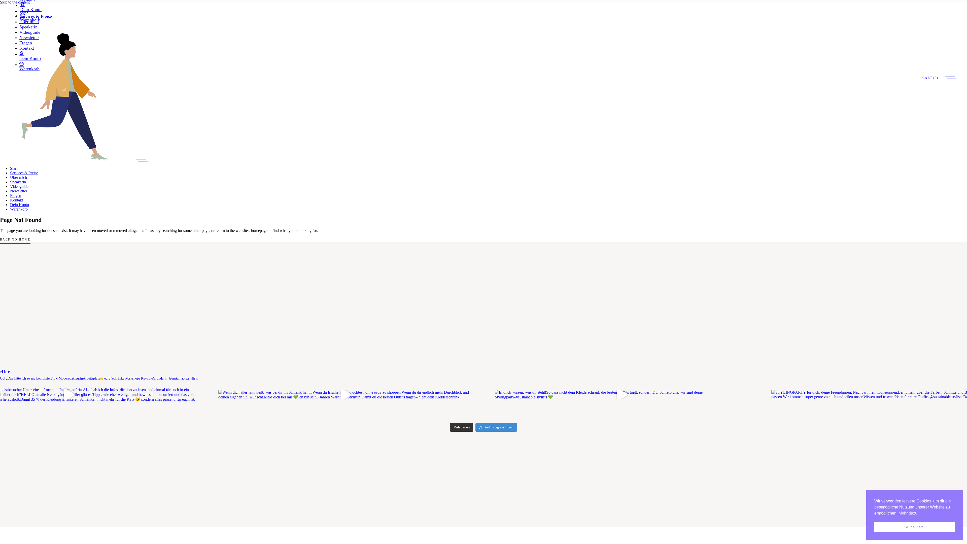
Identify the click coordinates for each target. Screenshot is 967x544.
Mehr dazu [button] (908, 513)
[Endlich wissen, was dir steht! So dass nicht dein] (622, 394)
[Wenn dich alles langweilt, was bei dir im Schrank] (345, 394)
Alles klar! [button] (914, 527)
